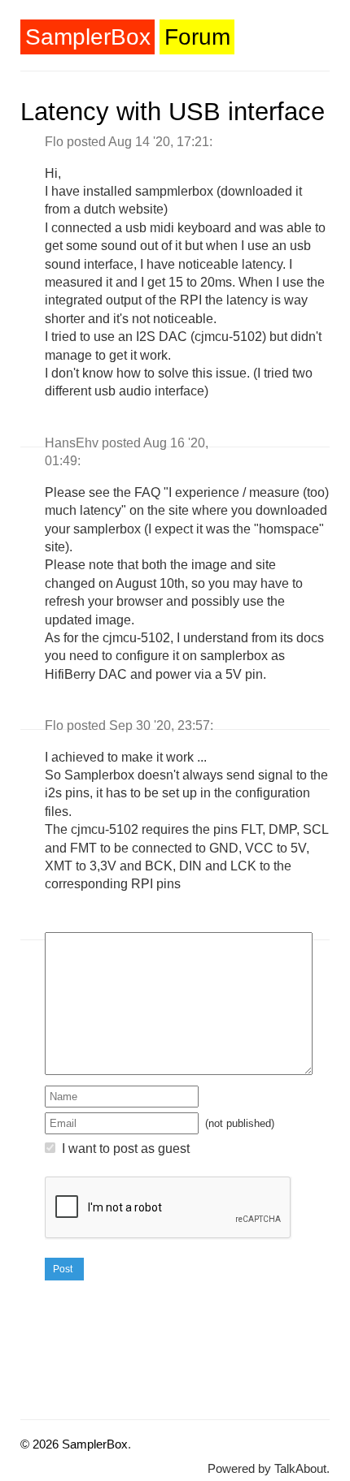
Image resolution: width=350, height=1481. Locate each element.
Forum (197, 37)
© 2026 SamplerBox (74, 1444)
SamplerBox (88, 37)
